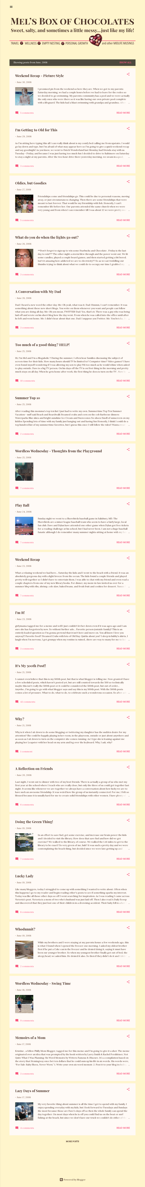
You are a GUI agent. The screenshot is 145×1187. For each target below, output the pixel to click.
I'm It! (20, 612)
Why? (19, 719)
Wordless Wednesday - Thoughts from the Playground (58, 451)
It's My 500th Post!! (30, 665)
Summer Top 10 (27, 397)
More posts (72, 1141)
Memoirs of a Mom (30, 1037)
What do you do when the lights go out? (47, 237)
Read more (123, 112)
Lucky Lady (24, 876)
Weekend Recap (27, 559)
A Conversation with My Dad (38, 291)
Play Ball (22, 505)
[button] (128, 74)
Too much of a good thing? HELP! (42, 344)
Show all (126, 62)
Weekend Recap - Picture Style (39, 75)
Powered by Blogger (74, 1179)
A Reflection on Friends (34, 768)
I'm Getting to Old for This (36, 130)
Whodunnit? (25, 929)
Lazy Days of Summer (32, 1090)
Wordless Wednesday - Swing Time (43, 983)
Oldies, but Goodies (30, 183)
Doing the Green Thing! (34, 821)
